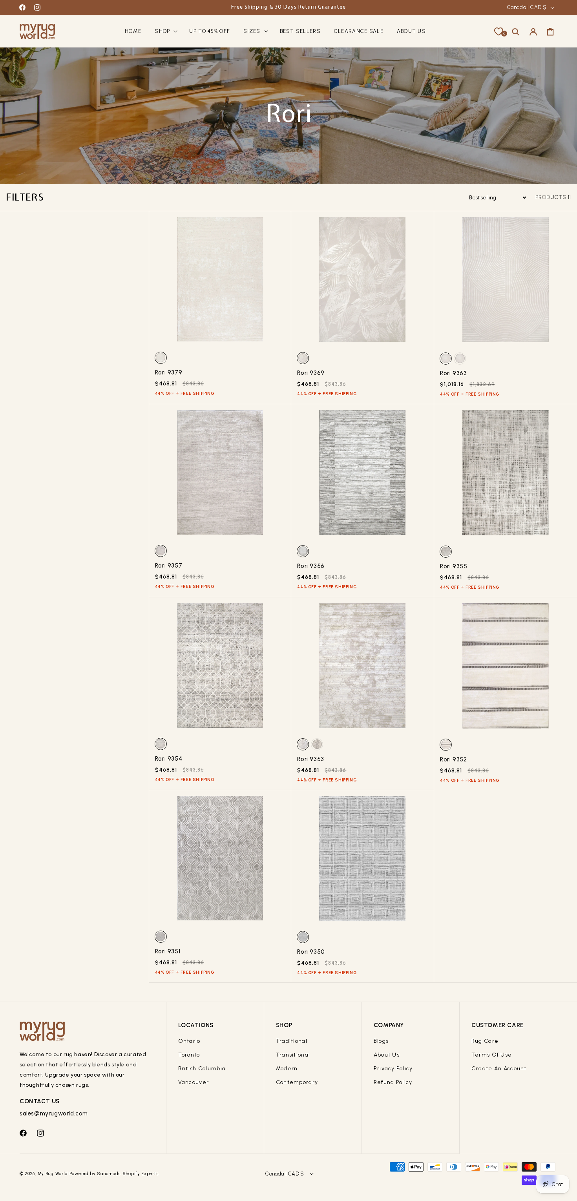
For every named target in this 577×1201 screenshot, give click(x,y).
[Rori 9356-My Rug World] (362, 475)
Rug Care (484, 1041)
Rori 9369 (310, 372)
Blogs (381, 1041)
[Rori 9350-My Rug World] (362, 861)
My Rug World (53, 1173)
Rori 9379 (168, 372)
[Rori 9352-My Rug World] (505, 668)
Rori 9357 (168, 565)
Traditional (291, 1041)
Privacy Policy (393, 1068)
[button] (165, 32)
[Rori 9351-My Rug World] (220, 861)
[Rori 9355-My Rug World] (505, 475)
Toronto (189, 1054)
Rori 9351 (167, 951)
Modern (287, 1068)
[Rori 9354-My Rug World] (220, 668)
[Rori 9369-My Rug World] (362, 282)
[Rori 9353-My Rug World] (362, 668)
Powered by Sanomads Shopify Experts (114, 1173)
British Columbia (202, 1068)
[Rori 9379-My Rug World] (220, 282)
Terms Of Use (491, 1054)
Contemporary (297, 1082)
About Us (387, 1054)
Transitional (293, 1054)
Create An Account (499, 1068)
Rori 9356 (310, 565)
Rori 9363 (453, 373)
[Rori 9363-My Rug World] (505, 282)
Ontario (189, 1041)
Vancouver (193, 1082)
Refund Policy (393, 1082)
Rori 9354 (168, 758)
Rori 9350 (311, 951)
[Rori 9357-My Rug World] (220, 475)
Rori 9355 (453, 566)
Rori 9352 (453, 759)
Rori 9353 (310, 759)
